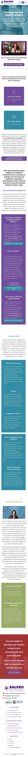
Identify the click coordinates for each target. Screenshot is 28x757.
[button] (20, 2)
